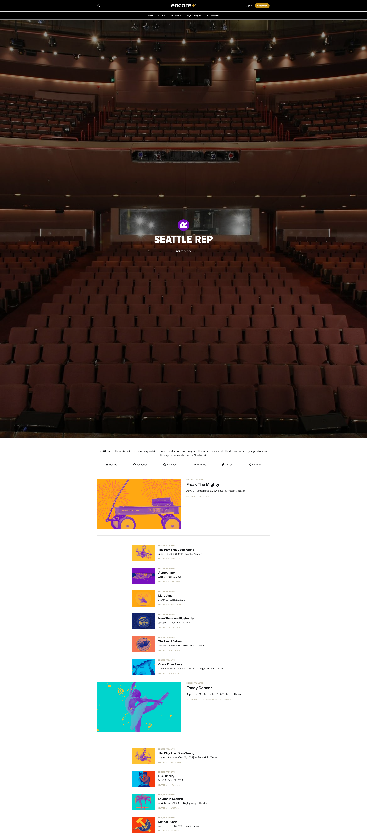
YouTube (201, 464)
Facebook (141, 464)
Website (112, 464)
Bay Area (162, 15)
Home (150, 15)
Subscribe (262, 5)
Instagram (171, 464)
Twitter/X (256, 464)
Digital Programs (195, 15)
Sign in (249, 5)
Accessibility (213, 15)
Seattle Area (176, 15)
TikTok (228, 464)
